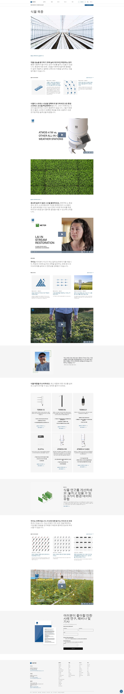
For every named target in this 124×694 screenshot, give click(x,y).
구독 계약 (48, 692)
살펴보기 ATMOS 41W (61, 467)
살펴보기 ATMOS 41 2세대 (82, 465)
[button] (121, 691)
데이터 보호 (35, 692)
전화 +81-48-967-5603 (34, 686)
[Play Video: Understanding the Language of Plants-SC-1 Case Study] (62, 324)
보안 (51, 692)
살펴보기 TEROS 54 (61, 426)
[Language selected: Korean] (91, 2)
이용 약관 (39, 692)
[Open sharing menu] (89, 152)
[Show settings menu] (87, 152)
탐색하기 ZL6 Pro (40, 464)
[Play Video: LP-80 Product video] (62, 234)
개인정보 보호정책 (61, 692)
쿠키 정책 (55, 692)
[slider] (58, 252)
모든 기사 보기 (89, 272)
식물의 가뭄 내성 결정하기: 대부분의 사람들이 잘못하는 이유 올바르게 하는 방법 (53, 84)
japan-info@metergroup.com (35, 687)
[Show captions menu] (82, 252)
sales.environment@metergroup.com (37, 670)
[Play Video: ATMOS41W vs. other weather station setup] (62, 134)
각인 (31, 692)
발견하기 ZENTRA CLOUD (35, 199)
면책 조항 (43, 692)
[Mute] (84, 152)
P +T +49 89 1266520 (34, 677)
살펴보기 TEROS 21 (82, 425)
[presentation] (33, 2)
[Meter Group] (33, 2)
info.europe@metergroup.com (35, 678)
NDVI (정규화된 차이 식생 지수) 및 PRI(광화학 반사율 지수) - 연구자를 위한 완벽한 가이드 (83, 556)
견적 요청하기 (40, 427)
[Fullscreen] (92, 152)
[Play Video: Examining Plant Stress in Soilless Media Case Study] (62, 586)
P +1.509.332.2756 (33, 669)
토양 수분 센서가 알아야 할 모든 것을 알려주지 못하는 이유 (85, 84)
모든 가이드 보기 (89, 77)
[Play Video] (32, 252)
